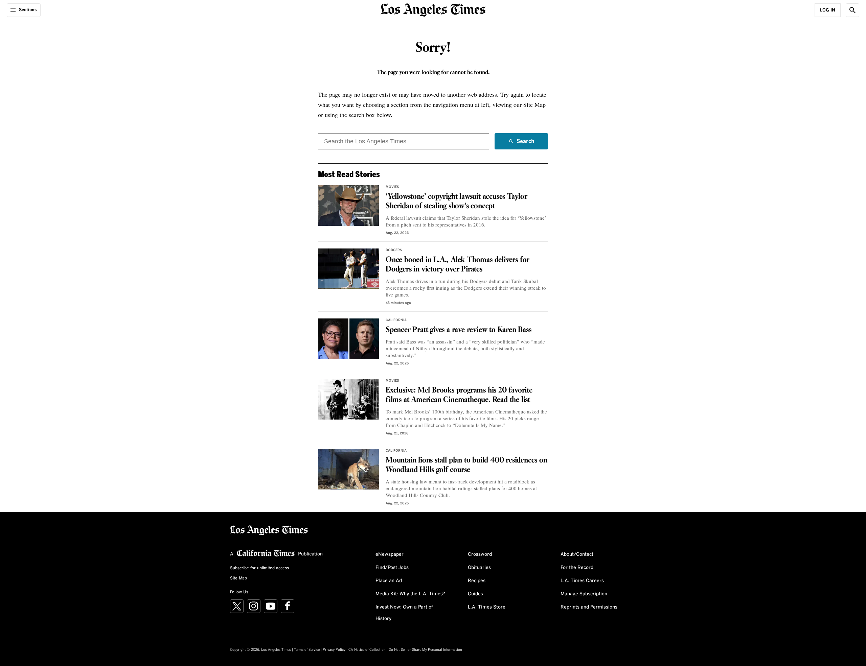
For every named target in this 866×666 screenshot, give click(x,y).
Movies (392, 187)
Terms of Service (307, 649)
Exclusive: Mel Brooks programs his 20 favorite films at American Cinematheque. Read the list (459, 395)
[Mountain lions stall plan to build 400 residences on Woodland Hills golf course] (348, 469)
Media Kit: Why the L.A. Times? (410, 594)
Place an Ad (388, 580)
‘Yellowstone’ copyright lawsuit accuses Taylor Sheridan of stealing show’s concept (456, 201)
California (396, 320)
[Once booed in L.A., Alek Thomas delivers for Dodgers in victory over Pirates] (348, 268)
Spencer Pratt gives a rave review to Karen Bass (458, 330)
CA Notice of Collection (367, 649)
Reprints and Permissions (589, 607)
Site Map (238, 578)
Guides (475, 594)
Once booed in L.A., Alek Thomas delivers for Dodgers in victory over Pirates (457, 264)
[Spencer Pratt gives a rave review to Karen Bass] (348, 338)
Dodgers (394, 250)
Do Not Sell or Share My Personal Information (425, 649)
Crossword (480, 554)
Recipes (476, 580)
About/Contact (577, 554)
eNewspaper (389, 554)
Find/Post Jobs (392, 567)
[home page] (433, 9)
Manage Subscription (584, 594)
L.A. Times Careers (582, 580)
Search (525, 144)
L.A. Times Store (486, 607)
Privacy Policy (334, 649)
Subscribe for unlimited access (259, 568)
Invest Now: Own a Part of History (404, 613)
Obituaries (479, 567)
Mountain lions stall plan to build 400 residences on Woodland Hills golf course (466, 465)
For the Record (577, 567)
